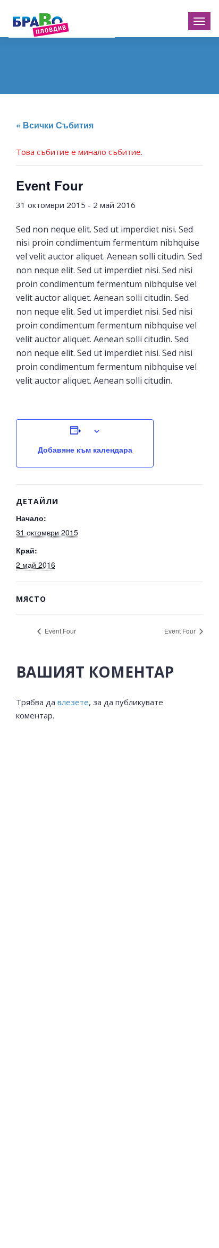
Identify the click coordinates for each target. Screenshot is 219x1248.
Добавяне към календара (85, 449)
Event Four (59, 630)
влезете (73, 702)
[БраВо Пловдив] (62, 23)
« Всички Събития (55, 125)
